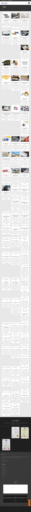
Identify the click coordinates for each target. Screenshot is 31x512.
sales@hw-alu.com (4, 0)
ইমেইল (21, 494)
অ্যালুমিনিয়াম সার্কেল (4, 466)
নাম (9, 494)
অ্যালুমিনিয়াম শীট (3, 472)
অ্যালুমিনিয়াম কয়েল (4, 468)
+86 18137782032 (9, 0)
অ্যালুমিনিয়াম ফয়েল (4, 470)
